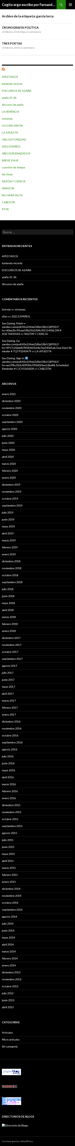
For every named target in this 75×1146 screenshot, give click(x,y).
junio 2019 (8, 519)
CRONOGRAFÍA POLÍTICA (20, 27)
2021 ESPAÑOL (11, 146)
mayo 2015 (8, 853)
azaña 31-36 (9, 97)
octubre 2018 (10, 575)
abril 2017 (8, 693)
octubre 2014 (10, 902)
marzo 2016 (9, 784)
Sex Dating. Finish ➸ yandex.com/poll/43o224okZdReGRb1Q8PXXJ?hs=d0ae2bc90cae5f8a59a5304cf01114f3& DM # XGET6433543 (31, 328)
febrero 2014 (10, 958)
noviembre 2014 (11, 895)
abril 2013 (8, 1007)
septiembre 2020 (12, 421)
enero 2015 (9, 881)
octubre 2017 (10, 651)
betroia (6, 309)
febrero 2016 (10, 791)
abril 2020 (8, 456)
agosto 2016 (9, 749)
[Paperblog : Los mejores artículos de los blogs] (11, 1071)
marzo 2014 (9, 951)
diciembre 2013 (11, 972)
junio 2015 (8, 847)
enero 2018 (9, 631)
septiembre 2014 (12, 909)
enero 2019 (9, 554)
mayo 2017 (8, 686)
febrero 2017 (10, 707)
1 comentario (28, 47)
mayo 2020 (8, 449)
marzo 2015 (9, 867)
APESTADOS (10, 76)
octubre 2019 (10, 498)
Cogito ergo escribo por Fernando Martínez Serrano (29, 5)
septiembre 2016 (12, 742)
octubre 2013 (10, 986)
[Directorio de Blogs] (15, 1125)
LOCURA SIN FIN (12, 125)
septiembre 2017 (12, 658)
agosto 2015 (9, 833)
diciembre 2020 (11, 401)
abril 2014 (8, 944)
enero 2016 (9, 798)
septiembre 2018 (12, 582)
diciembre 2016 (11, 721)
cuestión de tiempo (13, 167)
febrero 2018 (10, 624)
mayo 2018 (8, 603)
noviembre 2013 (11, 979)
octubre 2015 (10, 819)
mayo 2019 (8, 526)
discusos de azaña (12, 104)
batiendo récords (12, 83)
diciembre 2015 (11, 805)
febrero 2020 (10, 470)
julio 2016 (7, 756)
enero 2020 (9, 477)
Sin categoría (10, 1046)
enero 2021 (9, 394)
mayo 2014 (8, 937)
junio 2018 (8, 596)
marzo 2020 (9, 463)
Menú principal (70, 4)
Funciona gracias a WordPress (17, 1141)
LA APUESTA (10, 132)
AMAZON (8, 188)
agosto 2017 (9, 665)
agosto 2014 (9, 916)
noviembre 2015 (11, 812)
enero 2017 (9, 714)
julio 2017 (7, 672)
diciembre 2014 (11, 888)
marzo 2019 (9, 540)
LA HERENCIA (10, 111)
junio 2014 (8, 930)
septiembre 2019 (12, 505)
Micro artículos (11, 1039)
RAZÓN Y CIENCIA (14, 181)
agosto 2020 (9, 428)
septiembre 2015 (12, 826)
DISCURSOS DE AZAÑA (16, 90)
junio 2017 (8, 679)
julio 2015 (7, 840)
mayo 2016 (8, 770)
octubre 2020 (10, 415)
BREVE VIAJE (10, 160)
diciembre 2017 (11, 637)
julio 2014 (7, 923)
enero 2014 (9, 965)
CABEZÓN (8, 202)
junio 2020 (8, 442)
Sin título (7, 174)
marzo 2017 (9, 700)
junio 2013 (8, 1000)
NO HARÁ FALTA (12, 195)
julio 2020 (7, 435)
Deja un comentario (31, 31)
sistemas (7, 118)
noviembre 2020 (11, 408)
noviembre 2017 (11, 644)
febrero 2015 (10, 874)
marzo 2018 (9, 617)
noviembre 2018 (11, 568)
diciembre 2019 (11, 484)
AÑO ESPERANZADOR (16, 153)
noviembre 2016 (11, 728)
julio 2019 (7, 512)
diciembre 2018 (11, 561)
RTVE (5, 209)
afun (4, 316)
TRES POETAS (12, 43)
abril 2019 (8, 533)
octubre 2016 (10, 735)
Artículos (7, 1032)
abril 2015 (8, 860)
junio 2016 (8, 763)
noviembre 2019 (11, 491)
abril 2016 (8, 777)
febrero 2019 (10, 547)
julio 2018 (7, 589)
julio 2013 (7, 993)
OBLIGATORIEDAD (14, 139)
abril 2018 (8, 610)
